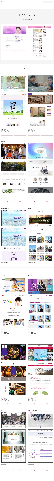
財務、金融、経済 (6, 130)
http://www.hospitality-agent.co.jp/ (31, 464)
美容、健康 (7, 46)
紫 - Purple (10, 47)
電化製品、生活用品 (33, 197)
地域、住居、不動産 (33, 130)
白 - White (7, 47)
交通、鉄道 (32, 332)
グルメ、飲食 (5, 399)
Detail (7, 201)
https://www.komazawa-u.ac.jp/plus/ (31, 262)
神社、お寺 (5, 197)
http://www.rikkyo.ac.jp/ (3, 464)
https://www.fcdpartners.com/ (4, 262)
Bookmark (20, 201)
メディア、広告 (5, 332)
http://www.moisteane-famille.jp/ (26, 19)
